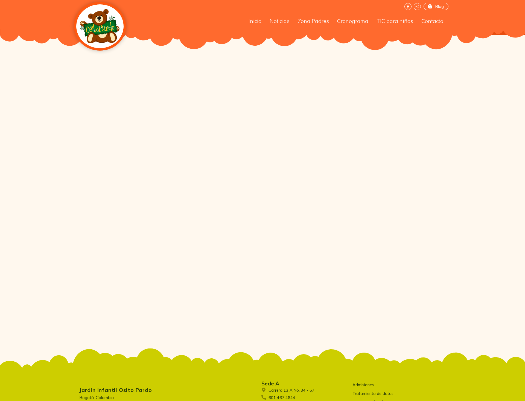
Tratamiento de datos (372, 393)
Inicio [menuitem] (255, 21)
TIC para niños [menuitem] (395, 21)
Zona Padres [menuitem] (313, 21)
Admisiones (363, 384)
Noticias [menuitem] (280, 21)
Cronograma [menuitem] (352, 21)
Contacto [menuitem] (432, 21)
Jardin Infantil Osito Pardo (115, 390)
